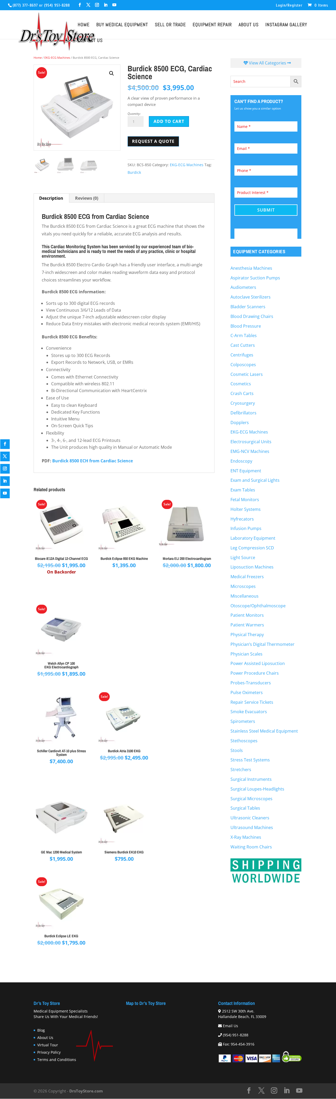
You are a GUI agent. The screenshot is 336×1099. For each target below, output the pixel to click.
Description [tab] (51, 198)
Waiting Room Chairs (251, 847)
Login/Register (289, 5)
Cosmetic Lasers (246, 374)
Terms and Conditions (56, 1059)
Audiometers (243, 287)
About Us (249, 25)
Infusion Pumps (245, 528)
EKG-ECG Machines (57, 57)
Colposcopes (243, 364)
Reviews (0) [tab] (86, 198)
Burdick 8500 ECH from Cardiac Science (92, 461)
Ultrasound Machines (251, 827)
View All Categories (267, 63)
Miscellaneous (244, 596)
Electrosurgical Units (250, 442)
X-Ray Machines (245, 837)
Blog (41, 1030)
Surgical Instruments (251, 779)
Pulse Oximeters (246, 692)
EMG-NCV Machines (249, 451)
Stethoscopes (244, 741)
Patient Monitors (247, 615)
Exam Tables (242, 490)
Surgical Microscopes (251, 799)
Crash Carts (242, 393)
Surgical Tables (245, 808)
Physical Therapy (247, 634)
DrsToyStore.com (86, 1090)
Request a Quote (153, 141)
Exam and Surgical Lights (255, 480)
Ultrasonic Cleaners (249, 818)
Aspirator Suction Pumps (255, 278)
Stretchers (240, 769)
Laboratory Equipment (252, 538)
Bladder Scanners (247, 307)
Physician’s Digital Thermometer (262, 644)
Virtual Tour (47, 1044)
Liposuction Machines (252, 567)
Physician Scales (246, 654)
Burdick (134, 172)
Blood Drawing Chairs (251, 316)
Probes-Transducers (250, 683)
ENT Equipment (245, 471)
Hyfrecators (242, 519)
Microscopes (243, 586)
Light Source (242, 557)
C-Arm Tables (243, 335)
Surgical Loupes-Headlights (257, 789)
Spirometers (242, 721)
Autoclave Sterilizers (250, 297)
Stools (236, 750)
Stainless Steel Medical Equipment (264, 731)
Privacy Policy (49, 1052)
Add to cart (169, 121)
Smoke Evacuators (248, 711)
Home (84, 25)
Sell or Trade (170, 25)
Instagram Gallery (286, 25)
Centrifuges (241, 355)
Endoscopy (241, 461)
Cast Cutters (242, 345)
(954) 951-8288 (57, 5)
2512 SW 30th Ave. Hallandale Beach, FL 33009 (242, 1014)
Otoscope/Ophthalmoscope (258, 606)
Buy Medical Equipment (122, 25)
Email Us (230, 1026)
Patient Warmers (247, 625)
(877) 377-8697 (25, 5)
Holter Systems (245, 509)
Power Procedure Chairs (254, 673)
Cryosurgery (242, 403)
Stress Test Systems (250, 760)
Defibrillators (243, 413)
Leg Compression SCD (252, 548)
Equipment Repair (212, 25)
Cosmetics (240, 384)
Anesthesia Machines (251, 268)
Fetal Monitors (244, 499)
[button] (111, 73)
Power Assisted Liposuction (257, 663)
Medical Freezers (247, 577)
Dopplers (239, 422)
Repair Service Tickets (251, 702)
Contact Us (90, 41)
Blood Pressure (245, 326)
